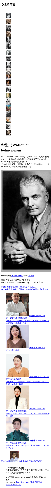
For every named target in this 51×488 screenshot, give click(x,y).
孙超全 (31, 276)
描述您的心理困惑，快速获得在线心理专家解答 (24, 289)
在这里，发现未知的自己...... (18, 287)
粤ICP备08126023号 (24, 482)
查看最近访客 (17, 276)
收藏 (8, 461)
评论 (3, 461)
